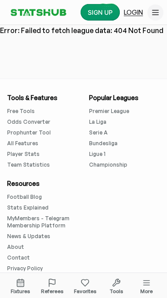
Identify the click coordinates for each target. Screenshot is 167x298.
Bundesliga (103, 143)
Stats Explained (28, 207)
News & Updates (28, 236)
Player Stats (23, 154)
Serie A (98, 132)
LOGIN (133, 12)
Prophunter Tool (29, 132)
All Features (22, 143)
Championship (108, 164)
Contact (18, 257)
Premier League (109, 111)
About (15, 246)
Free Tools (21, 111)
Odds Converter (28, 121)
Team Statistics (28, 164)
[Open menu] (155, 12)
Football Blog (24, 196)
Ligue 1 (97, 154)
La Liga (97, 121)
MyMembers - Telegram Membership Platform (38, 222)
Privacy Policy (25, 268)
